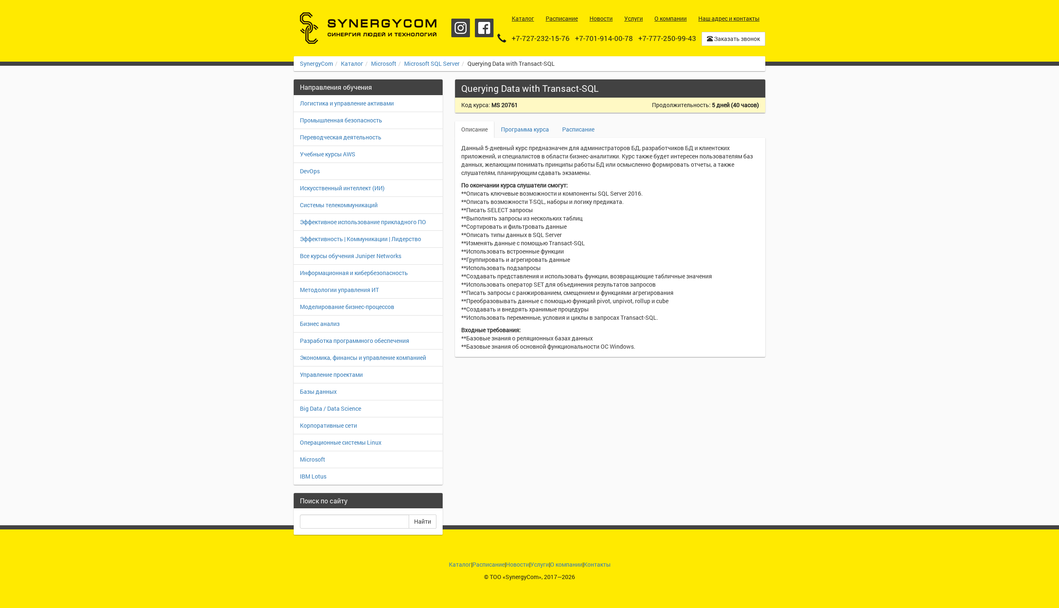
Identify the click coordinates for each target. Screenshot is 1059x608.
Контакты (597, 564)
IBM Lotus (313, 476)
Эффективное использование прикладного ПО (363, 222)
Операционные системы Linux (340, 442)
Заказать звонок (736, 39)
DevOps (310, 171)
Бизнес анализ (320, 324)
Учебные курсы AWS (327, 154)
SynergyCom (316, 63)
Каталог (352, 63)
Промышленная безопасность (341, 120)
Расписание (578, 129)
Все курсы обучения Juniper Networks (350, 256)
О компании (566, 564)
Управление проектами (331, 374)
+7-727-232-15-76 (541, 38)
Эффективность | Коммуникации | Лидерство (360, 239)
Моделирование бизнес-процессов (347, 307)
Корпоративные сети (328, 425)
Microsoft (383, 63)
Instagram (460, 28)
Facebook (484, 28)
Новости (517, 564)
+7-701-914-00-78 (604, 38)
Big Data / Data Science (330, 408)
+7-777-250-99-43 (667, 38)
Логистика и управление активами (347, 103)
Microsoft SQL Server (432, 63)
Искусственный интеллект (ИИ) (342, 188)
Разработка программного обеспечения (354, 341)
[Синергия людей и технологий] (368, 28)
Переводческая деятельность (340, 137)
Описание (474, 129)
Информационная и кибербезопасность (354, 273)
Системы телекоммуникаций (339, 205)
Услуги (539, 564)
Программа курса (525, 129)
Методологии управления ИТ (339, 290)
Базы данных (318, 391)
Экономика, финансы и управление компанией (363, 357)
